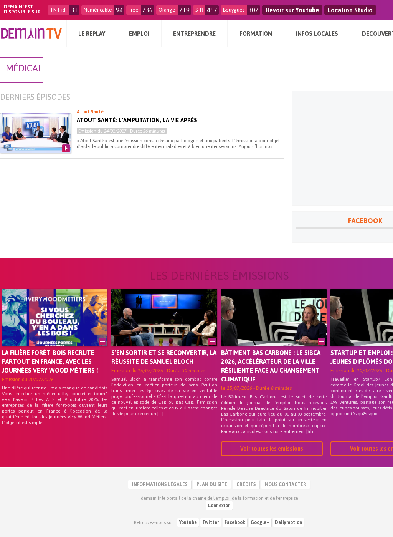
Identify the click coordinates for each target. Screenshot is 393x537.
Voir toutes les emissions (271, 449)
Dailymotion (288, 522)
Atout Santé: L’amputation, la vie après (137, 120)
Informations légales (159, 484)
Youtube (188, 522)
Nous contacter (285, 484)
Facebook (235, 522)
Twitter (210, 522)
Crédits (246, 484)
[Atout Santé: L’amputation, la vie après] (35, 133)
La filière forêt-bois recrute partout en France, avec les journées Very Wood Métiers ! (50, 361)
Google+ (260, 522)
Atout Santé (90, 111)
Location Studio (350, 10)
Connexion (219, 505)
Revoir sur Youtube (292, 10)
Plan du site (211, 484)
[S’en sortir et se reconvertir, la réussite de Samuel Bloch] (164, 328)
